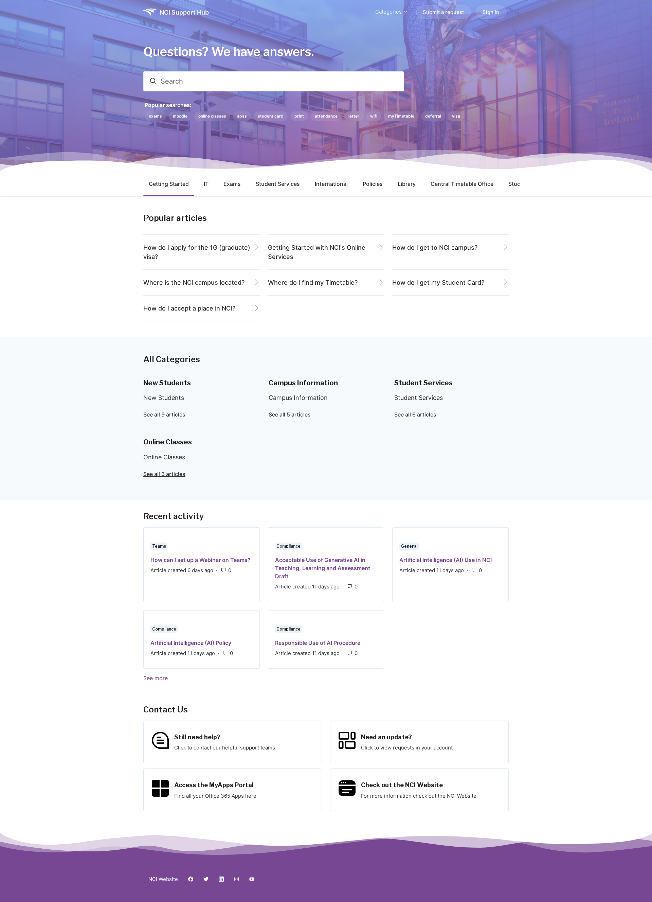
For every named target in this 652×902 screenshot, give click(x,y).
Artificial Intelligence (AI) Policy (190, 642)
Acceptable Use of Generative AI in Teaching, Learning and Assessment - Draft (324, 568)
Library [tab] (407, 183)
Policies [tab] (373, 183)
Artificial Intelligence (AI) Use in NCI (445, 559)
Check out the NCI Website (402, 785)
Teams (159, 546)
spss (242, 116)
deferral (433, 116)
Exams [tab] (232, 183)
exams (155, 116)
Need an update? (386, 737)
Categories (389, 11)
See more (188, 678)
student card (271, 116)
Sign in (491, 12)
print (299, 116)
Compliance (288, 546)
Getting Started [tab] (169, 183)
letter (353, 116)
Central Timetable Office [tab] (462, 183)
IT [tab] (206, 183)
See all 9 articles (164, 414)
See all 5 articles (290, 414)
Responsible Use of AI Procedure (317, 642)
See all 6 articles (415, 414)
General (409, 546)
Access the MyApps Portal (214, 785)
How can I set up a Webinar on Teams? (200, 559)
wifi (373, 116)
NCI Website (163, 879)
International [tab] (331, 183)
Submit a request (443, 12)
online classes (212, 116)
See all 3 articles (164, 474)
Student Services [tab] (278, 183)
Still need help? (197, 737)
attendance (326, 116)
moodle (180, 116)
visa (456, 116)
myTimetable (401, 116)
